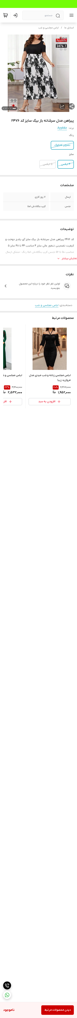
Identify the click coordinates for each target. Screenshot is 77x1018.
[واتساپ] (7, 995)
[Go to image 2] (10, 108)
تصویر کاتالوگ (62, 145)
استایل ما (69, 27)
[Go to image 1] (14, 108)
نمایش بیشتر (69, 258)
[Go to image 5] (3, 108)
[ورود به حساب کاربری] (16, 15)
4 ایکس (65, 164)
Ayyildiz (62, 128)
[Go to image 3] (8, 108)
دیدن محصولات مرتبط (57, 1010)
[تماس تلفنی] (7, 985)
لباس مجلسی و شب (48, 27)
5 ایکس (47, 164)
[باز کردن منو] (71, 15)
